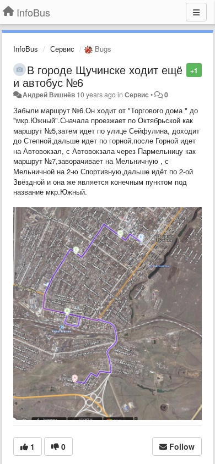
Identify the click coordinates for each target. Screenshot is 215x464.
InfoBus (25, 48)
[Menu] (196, 12)
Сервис (62, 48)
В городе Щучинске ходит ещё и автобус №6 (97, 76)
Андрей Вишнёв (49, 95)
